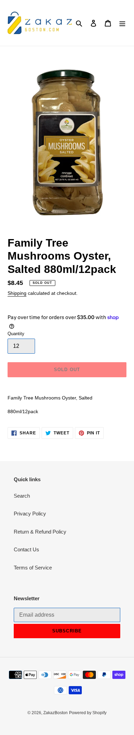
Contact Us (26, 549)
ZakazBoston (55, 712)
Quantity (16, 333)
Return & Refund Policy (40, 532)
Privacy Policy (30, 513)
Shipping (17, 293)
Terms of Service (33, 567)
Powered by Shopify (88, 712)
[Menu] (122, 23)
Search (22, 496)
